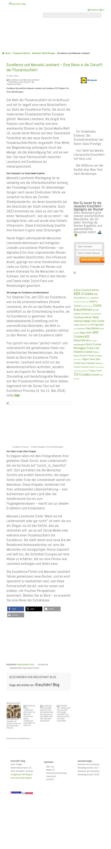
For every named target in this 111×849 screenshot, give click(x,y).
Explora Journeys (81, 313)
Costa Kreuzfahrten (87, 307)
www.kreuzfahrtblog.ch (21, 777)
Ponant (83, 355)
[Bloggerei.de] (27, 793)
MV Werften (93, 341)
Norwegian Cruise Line (86, 348)
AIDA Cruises (83, 293)
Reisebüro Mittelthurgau (43, 53)
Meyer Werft (86, 332)
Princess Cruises (94, 355)
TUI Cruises (82, 374)
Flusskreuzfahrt (95, 314)
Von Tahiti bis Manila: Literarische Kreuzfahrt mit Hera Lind (89, 154)
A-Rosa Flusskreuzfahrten (86, 290)
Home (14, 25)
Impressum (51, 776)
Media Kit (50, 769)
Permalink (43, 665)
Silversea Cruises (87, 367)
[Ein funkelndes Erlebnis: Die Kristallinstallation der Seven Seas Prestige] (14, 711)
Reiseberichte (70, 32)
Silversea (77, 367)
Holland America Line (82, 324)
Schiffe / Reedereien (65, 25)
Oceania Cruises (83, 352)
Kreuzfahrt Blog (25, 665)
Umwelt (95, 374)
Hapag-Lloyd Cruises (93, 321)
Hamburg (78, 321)
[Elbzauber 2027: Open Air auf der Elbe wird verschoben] (64, 709)
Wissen (58, 39)
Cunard (96, 310)
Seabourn (99, 363)
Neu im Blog (42, 32)
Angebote (18, 32)
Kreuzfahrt (81, 328)
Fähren (95, 317)
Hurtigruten (97, 324)
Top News (32, 25)
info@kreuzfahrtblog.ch (22, 774)
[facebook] (93, 10)
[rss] (102, 10)
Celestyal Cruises (87, 306)
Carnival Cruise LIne (81, 302)
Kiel (75, 329)
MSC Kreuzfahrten (82, 338)
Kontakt (50, 779)
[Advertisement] (38, 641)
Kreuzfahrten (92, 328)
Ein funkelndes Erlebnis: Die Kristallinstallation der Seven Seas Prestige (89, 137)
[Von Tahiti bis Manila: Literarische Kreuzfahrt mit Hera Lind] (30, 710)
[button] (15, 609)
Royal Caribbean (88, 363)
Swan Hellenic (100, 367)
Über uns (50, 766)
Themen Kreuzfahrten (81, 371)
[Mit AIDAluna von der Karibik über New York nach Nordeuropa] (47, 709)
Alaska (88, 298)
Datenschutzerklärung (56, 772)
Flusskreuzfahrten (28, 39)
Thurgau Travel (95, 370)
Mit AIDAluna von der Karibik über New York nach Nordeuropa (88, 169)
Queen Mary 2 (78, 359)
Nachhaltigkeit (79, 344)
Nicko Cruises (93, 344)
